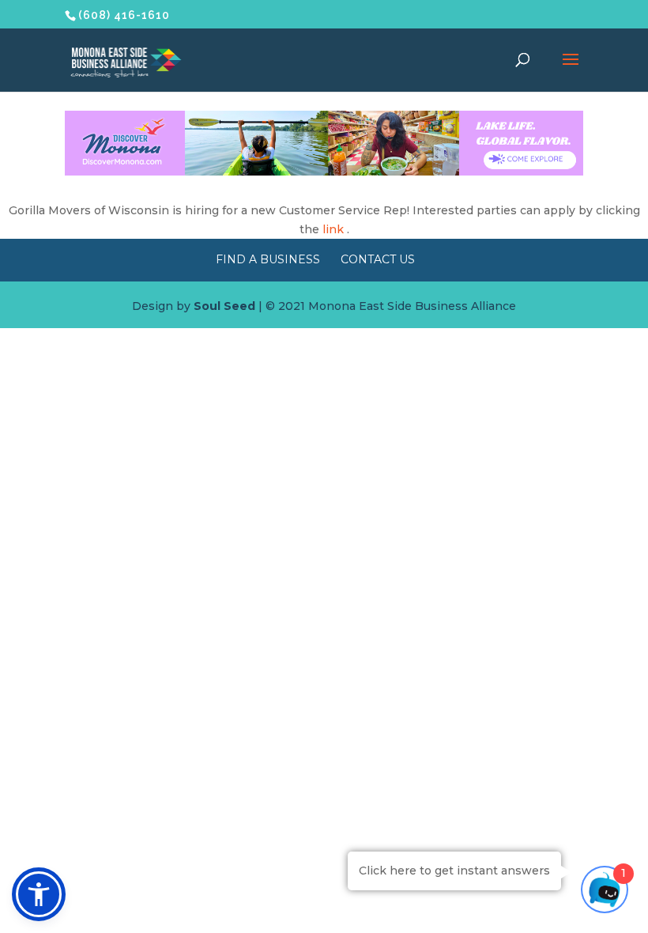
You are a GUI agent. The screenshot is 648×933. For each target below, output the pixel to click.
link (333, 229)
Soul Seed (224, 306)
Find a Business (268, 259)
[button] (39, 894)
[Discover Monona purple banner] (324, 171)
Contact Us (378, 259)
